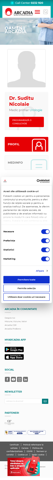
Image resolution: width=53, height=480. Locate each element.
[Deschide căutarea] (45, 12)
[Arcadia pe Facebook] (7, 379)
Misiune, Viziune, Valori (16, 321)
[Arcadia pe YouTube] (13, 379)
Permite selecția (27, 288)
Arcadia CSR (10, 325)
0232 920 (37, 3)
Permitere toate (26, 279)
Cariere (25, 448)
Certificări (15, 444)
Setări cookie (38, 454)
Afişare (40, 270)
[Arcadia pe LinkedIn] (25, 379)
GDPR (30, 451)
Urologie (36, 110)
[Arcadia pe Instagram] (19, 379)
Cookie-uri (23, 454)
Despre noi (10, 318)
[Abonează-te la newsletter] (45, 401)
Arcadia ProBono (13, 329)
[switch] (45, 240)
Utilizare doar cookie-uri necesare (26, 297)
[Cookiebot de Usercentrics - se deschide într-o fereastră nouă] (37, 181)
